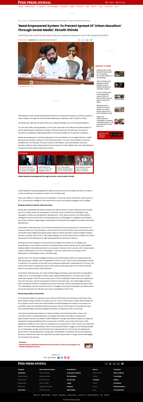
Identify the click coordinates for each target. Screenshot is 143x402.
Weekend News (119, 387)
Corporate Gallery (74, 373)
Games (72, 6)
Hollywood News (44, 376)
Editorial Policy (46, 395)
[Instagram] (65, 357)
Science (70, 387)
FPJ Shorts (41, 6)
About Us (37, 395)
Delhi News (21, 387)
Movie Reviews (44, 380)
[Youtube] (68, 357)
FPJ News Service (23, 40)
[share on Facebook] (79, 40)
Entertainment (53, 6)
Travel (95, 387)
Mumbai (25, 21)
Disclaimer (62, 395)
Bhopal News (22, 383)
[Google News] (49, 357)
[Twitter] (62, 357)
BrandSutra (71, 369)
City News (21, 373)
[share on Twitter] (83, 40)
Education (109, 6)
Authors (106, 395)
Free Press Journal (34, 2)
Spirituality (71, 390)
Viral (101, 6)
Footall (95, 376)
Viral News (117, 383)
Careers (54, 395)
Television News (44, 390)
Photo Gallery (119, 373)
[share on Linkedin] (87, 40)
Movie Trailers (44, 383)
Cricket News (97, 373)
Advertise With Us (93, 395)
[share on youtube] (122, 364)
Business (64, 6)
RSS (101, 395)
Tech (116, 6)
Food (94, 390)
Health (95, 383)
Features (80, 6)
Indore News (22, 380)
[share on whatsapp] (91, 40)
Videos (116, 380)
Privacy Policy (72, 395)
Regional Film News (45, 387)
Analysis (21, 369)
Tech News (118, 376)
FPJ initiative (72, 376)
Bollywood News (44, 373)
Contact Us (82, 395)
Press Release (119, 390)
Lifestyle (96, 380)
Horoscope (71, 380)
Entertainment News (47, 369)
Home (21, 6)
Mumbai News (30, 6)
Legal (69, 383)
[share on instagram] (118, 364)
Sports (94, 6)
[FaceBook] (58, 357)
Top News (117, 369)
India (87, 6)
